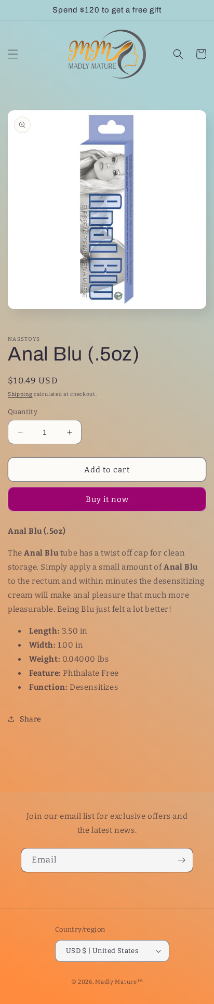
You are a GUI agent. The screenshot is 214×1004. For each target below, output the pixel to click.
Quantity (22, 412)
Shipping (20, 394)
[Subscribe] (181, 860)
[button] (13, 54)
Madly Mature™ (119, 982)
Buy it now (107, 499)
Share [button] (31, 719)
